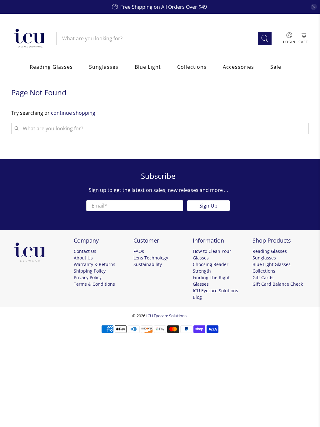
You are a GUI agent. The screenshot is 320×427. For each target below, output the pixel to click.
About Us (83, 258)
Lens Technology (150, 258)
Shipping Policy (90, 271)
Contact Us (85, 251)
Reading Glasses (51, 66)
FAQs (138, 251)
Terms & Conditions (94, 284)
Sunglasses (103, 66)
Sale (275, 66)
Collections (192, 66)
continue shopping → (76, 112)
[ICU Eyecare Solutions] (29, 38)
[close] (314, 7)
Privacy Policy (88, 277)
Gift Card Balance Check (277, 284)
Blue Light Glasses (271, 264)
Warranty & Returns (94, 264)
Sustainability (147, 264)
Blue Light (148, 66)
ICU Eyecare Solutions (166, 316)
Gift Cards (262, 277)
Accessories (238, 66)
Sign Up (208, 205)
